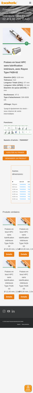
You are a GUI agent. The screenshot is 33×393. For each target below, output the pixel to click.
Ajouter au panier (15, 152)
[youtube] (8, 311)
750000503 (23, 191)
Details (9, 254)
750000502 (23, 189)
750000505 (23, 196)
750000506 (23, 199)
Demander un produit (15, 158)
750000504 (23, 194)
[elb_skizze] (9, 2)
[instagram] (4, 311)
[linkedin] (13, 311)
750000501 (23, 187)
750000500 (23, 184)
